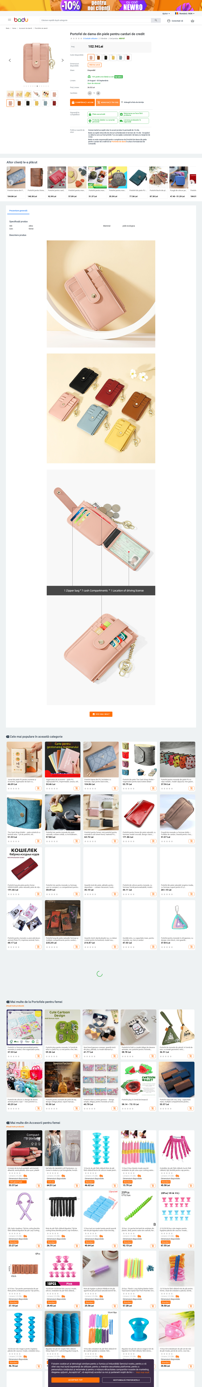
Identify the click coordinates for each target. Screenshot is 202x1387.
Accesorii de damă (25, 28)
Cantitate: (74, 93)
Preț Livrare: (74, 87)
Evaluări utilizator (90, 38)
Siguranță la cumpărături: (75, 114)
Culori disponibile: (77, 55)
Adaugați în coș (107, 102)
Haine (14, 28)
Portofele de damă (41, 28)
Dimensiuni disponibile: (74, 65)
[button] (9, 20)
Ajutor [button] (165, 13)
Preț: (73, 47)
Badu (7, 28)
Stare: (72, 70)
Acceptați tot (75, 1380)
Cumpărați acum (82, 102)
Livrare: (73, 81)
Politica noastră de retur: (77, 131)
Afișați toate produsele (15, 1111)
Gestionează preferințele (126, 1380)
